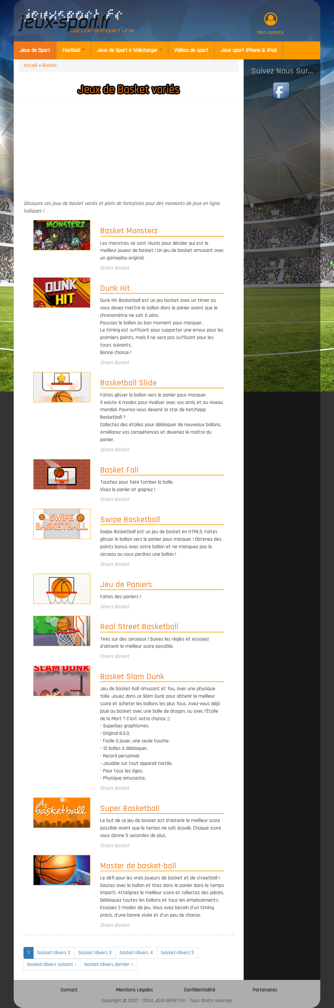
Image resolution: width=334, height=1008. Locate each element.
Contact (69, 989)
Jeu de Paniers (126, 585)
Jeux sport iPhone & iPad (248, 50)
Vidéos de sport (191, 50)
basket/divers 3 (95, 952)
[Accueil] (76, 21)
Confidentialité (199, 989)
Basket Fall (119, 470)
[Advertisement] (129, 151)
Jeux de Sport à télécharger (128, 50)
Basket (49, 65)
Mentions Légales (134, 989)
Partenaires (265, 989)
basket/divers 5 (177, 952)
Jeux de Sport (35, 50)
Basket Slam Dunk (132, 677)
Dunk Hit (115, 289)
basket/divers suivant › (51, 964)
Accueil (30, 65)
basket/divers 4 (136, 952)
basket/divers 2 (54, 952)
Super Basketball (129, 809)
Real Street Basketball (139, 627)
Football (72, 50)
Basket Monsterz (129, 231)
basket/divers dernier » (108, 964)
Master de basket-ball (138, 866)
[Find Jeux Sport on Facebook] (282, 91)
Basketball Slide (128, 383)
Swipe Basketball (130, 520)
